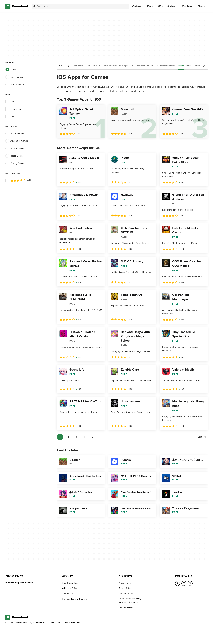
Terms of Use (125, 588)
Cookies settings (127, 607)
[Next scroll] (204, 66)
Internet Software (193, 66)
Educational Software (144, 66)
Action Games (17, 133)
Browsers (96, 66)
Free (12, 101)
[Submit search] (34, 6)
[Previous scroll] (68, 66)
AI (89, 66)
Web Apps (187, 6)
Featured (14, 69)
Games (181, 66)
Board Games (17, 156)
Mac (149, 6)
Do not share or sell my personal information (130, 600)
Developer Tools (126, 66)
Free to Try (15, 109)
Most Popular (16, 77)
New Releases (17, 84)
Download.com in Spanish (74, 599)
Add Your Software (71, 588)
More (200, 6)
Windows (136, 6)
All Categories (79, 66)
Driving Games (17, 163)
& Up (29, 180)
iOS (159, 6)
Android (171, 6)
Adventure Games (19, 141)
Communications (110, 66)
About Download (70, 583)
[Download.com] (16, 6)
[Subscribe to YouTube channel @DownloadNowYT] (190, 583)
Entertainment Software (165, 66)
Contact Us (67, 593)
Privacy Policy (125, 583)
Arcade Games (17, 148)
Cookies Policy (126, 593)
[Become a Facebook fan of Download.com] (177, 583)
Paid (12, 116)
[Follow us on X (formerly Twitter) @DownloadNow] (183, 583)
